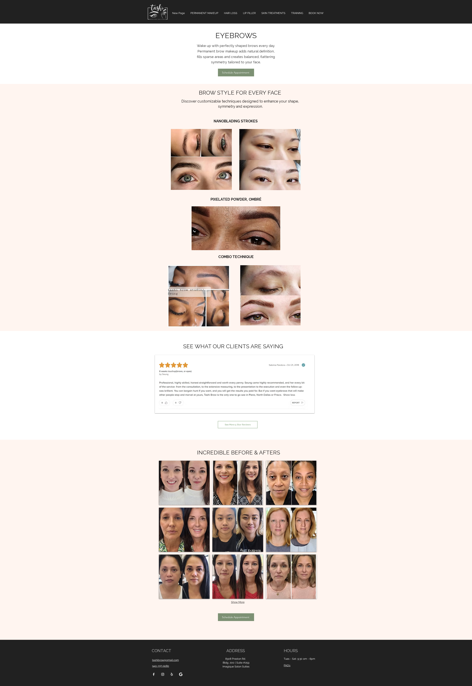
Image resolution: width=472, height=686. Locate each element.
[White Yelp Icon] (172, 674)
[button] (204, 13)
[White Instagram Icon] (163, 674)
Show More (237, 602)
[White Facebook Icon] (154, 674)
